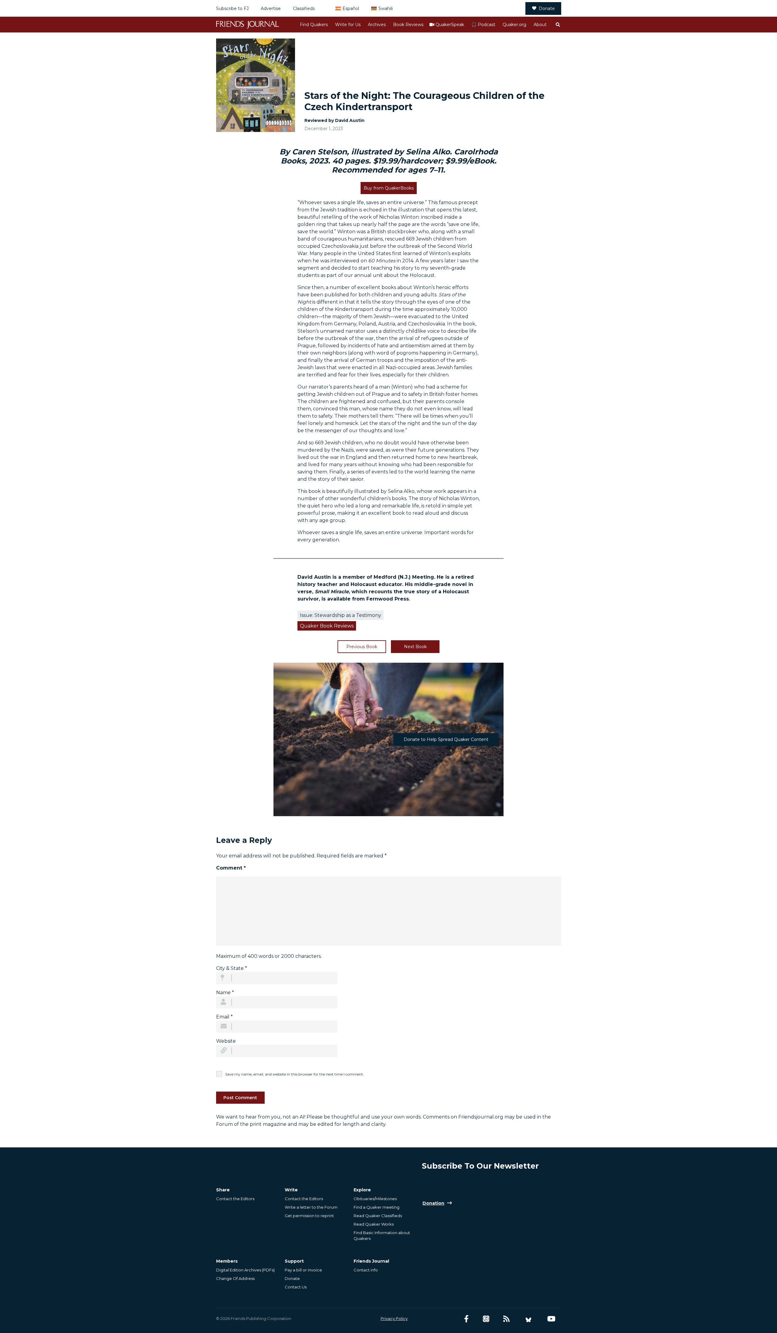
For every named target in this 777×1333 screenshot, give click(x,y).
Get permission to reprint (309, 1215)
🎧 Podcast (483, 24)
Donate (547, 8)
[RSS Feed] (506, 1318)
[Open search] (557, 25)
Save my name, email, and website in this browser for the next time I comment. (294, 1074)
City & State (231, 968)
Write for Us (348, 24)
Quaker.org (514, 24)
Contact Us (296, 1286)
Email (224, 1017)
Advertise (271, 8)
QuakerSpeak (450, 24)
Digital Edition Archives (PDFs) (245, 1269)
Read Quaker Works (374, 1224)
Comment (231, 868)
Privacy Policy (394, 1318)
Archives (377, 24)
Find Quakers (314, 24)
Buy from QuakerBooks (389, 188)
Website (226, 1041)
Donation (433, 1203)
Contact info (366, 1269)
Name (225, 992)
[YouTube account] (551, 1318)
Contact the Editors (235, 1198)
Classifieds (304, 8)
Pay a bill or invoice (303, 1269)
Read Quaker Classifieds (378, 1215)
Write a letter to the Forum (311, 1207)
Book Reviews (408, 24)
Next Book (415, 646)
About (540, 24)
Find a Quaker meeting (376, 1207)
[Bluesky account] (528, 1318)
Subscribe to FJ (232, 8)
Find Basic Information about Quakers (382, 1235)
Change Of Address (235, 1278)
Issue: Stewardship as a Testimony (340, 615)
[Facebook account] (466, 1318)
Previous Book (361, 646)
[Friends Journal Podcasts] (486, 1318)
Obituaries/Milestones (375, 1198)
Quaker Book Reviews (327, 626)
